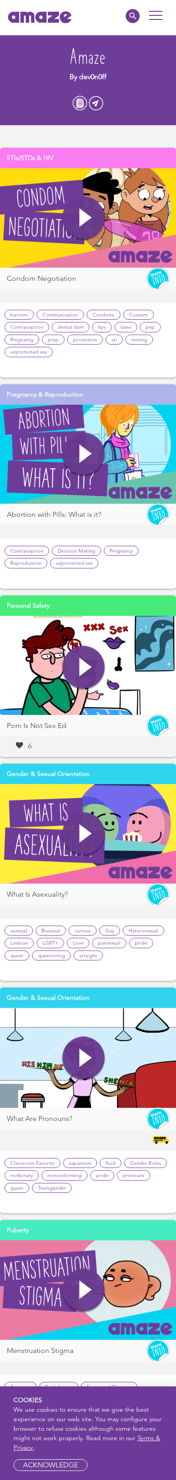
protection (85, 339)
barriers (19, 315)
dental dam (70, 327)
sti (114, 339)
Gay (109, 930)
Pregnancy (21, 339)
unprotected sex (28, 352)
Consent (138, 315)
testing (139, 339)
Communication (60, 315)
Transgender (52, 1188)
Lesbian (19, 943)
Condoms (104, 315)
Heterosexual (143, 930)
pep (150, 327)
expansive (80, 1163)
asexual (18, 930)
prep (53, 339)
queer (16, 955)
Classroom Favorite (32, 1163)
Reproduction (26, 563)
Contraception (26, 327)
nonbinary (21, 1175)
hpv (102, 327)
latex (125, 327)
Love (78, 943)
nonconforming (64, 1175)
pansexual (109, 943)
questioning (51, 955)
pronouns (133, 1175)
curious (82, 930)
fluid (111, 1163)
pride (141, 943)
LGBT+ (50, 943)
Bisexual (51, 930)
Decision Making (76, 551)
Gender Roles (145, 1163)
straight (88, 955)
